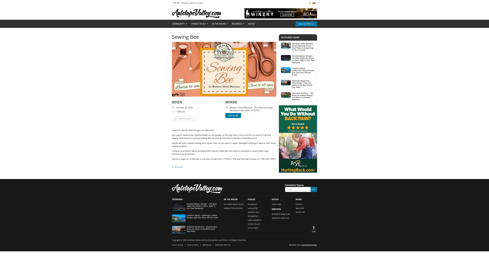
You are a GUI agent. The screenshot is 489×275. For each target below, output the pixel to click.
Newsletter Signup (294, 185)
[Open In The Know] (227, 23)
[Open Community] (186, 23)
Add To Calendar (184, 119)
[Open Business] (243, 23)
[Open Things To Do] (207, 23)
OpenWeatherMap (309, 245)
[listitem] (298, 47)
